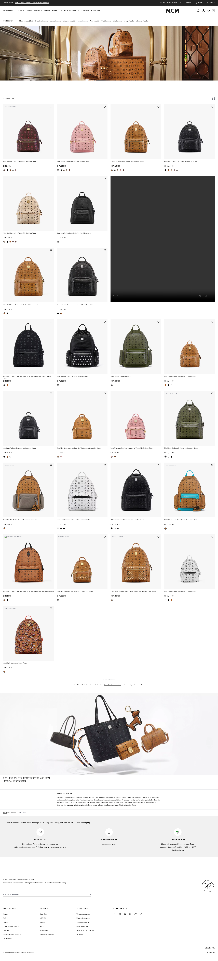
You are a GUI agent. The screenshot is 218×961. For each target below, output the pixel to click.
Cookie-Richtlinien (82, 926)
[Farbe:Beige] (13, 170)
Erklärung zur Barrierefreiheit (85, 930)
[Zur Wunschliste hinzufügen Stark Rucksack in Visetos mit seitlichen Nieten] (51, 107)
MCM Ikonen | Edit (26, 21)
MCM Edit (43, 918)
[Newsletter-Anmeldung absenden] (90, 895)
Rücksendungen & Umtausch (12, 934)
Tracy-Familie (129, 21)
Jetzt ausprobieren (15, 781)
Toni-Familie (106, 21)
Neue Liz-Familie (41, 21)
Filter (188, 98)
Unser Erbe (43, 914)
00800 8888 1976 (109, 844)
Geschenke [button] (83, 11)
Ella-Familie (117, 21)
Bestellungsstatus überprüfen (11, 926)
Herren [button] (38, 11)
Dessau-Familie (55, 21)
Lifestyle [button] (57, 11)
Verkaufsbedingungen (83, 914)
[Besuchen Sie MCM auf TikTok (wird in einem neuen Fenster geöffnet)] (141, 914)
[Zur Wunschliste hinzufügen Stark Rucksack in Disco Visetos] (51, 608)
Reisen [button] (47, 11)
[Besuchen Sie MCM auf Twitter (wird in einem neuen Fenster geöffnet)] (125, 914)
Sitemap (42, 922)
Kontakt (187, 3)
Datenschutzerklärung (82, 922)
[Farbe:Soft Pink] (15, 170)
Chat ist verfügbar (178, 850)
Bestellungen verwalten (170, 3)
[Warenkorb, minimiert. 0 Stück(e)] (213, 10)
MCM (5, 813)
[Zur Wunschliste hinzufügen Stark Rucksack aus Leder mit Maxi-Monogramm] (104, 178)
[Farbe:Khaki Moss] (112, 385)
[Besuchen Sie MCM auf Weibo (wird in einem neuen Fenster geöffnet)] (135, 914)
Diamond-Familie (69, 21)
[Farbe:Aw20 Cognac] (58, 456)
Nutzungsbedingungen (83, 918)
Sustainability (44, 930)
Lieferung (6, 930)
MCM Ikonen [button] (70, 11)
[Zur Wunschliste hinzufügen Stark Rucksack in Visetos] (158, 322)
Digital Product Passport (47, 934)
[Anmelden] (203, 10)
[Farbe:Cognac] (10, 170)
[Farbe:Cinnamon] (4, 170)
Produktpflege (7, 938)
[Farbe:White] (171, 385)
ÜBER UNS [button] (95, 11)
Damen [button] (29, 11)
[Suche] (198, 10)
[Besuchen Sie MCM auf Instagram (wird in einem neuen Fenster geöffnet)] (119, 914)
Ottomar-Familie (142, 21)
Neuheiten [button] (8, 11)
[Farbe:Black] (7, 170)
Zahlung (5, 922)
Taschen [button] (19, 11)
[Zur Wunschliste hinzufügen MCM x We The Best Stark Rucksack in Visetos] (51, 465)
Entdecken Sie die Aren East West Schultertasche (32, 3)
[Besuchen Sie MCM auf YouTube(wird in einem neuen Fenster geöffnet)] (130, 914)
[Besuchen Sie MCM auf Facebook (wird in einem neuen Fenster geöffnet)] (114, 914)
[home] (172, 12)
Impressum (79, 934)
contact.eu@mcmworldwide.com (55, 847)
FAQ (4, 918)
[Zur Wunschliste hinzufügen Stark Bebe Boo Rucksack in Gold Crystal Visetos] (104, 537)
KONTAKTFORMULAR (50, 844)
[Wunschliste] (208, 10)
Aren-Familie (94, 21)
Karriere (42, 926)
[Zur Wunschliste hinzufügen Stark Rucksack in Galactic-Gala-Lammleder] (104, 322)
